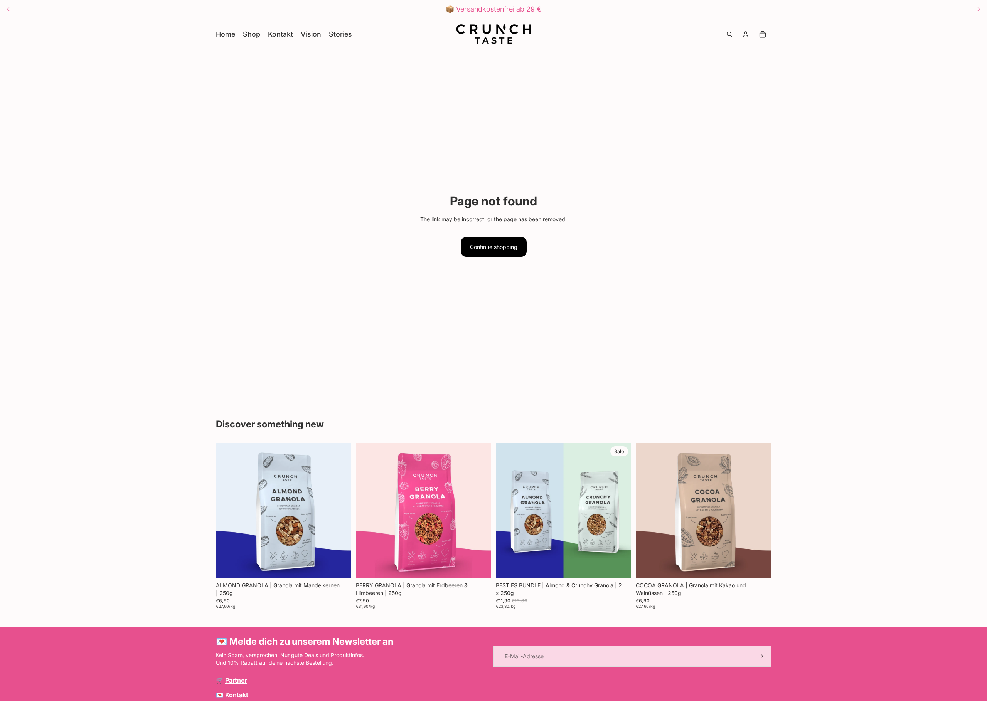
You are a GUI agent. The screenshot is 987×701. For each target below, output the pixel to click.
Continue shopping (493, 247)
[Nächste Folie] (978, 9)
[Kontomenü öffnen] (745, 34)
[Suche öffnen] (729, 34)
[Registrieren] (761, 656)
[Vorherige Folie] (8, 9)
